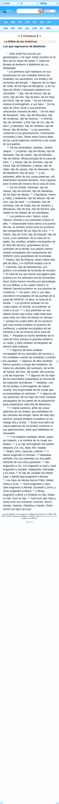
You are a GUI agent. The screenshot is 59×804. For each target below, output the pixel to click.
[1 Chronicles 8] (4, 368)
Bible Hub (29, 522)
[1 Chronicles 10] (55, 368)
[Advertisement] (29, 548)
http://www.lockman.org (48, 516)
